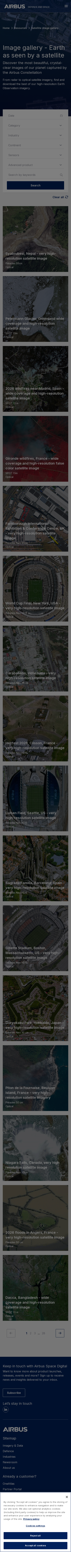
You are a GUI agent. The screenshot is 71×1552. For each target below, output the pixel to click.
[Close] (67, 1497)
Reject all (35, 1535)
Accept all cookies (35, 1545)
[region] (35, 1522)
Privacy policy (31, 1519)
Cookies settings (35, 1525)
